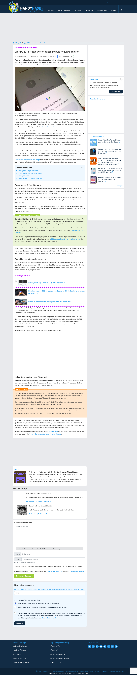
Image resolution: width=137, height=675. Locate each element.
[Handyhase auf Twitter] (100, 646)
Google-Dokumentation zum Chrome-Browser (45, 434)
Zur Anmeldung (116, 91)
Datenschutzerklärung (54, 571)
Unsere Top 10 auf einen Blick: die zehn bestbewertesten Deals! (109, 141)
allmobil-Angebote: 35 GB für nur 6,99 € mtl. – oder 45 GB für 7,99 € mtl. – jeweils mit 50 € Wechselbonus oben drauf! (109, 161)
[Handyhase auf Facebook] (104, 646)
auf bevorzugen (64, 56)
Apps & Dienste (28, 43)
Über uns (38, 671)
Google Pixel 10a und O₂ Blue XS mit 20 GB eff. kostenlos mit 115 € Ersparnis (109, 151)
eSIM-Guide (17, 654)
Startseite (51, 10)
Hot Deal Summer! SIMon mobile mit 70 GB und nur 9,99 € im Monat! (109, 179)
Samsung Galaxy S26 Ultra (59, 658)
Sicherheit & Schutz (41, 43)
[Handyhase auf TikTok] (116, 646)
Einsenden (19, 623)
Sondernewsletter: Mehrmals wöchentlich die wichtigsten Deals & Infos (42, 607)
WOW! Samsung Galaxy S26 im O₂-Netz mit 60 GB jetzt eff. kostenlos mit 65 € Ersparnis (110, 170)
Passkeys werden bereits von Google (27, 160)
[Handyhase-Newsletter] (89, 646)
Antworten (48, 501)
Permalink (31, 501)
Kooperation (104, 671)
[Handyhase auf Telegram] (93, 646)
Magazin (113, 10)
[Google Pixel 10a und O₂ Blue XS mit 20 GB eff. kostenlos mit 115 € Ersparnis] (93, 151)
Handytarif (77, 10)
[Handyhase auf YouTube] (112, 646)
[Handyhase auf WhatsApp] (97, 646)
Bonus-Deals (116, 3)
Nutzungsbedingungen (76, 571)
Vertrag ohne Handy (20, 646)
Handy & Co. (89, 10)
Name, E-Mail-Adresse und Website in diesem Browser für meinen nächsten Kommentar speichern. (50, 566)
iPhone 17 (53, 650)
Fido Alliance (53, 431)
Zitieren (39, 501)
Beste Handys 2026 (19, 658)
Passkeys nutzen (23, 176)
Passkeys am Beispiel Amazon (27, 171)
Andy (16, 469)
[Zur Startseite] (13, 43)
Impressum (46, 671)
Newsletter (107, 3)
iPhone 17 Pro (55, 646)
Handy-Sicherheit (48, 127)
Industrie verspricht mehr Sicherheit (29, 178)
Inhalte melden (84, 671)
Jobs (123, 3)
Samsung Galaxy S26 (57, 654)
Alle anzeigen (118, 186)
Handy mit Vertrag (64, 10)
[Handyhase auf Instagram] (108, 646)
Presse (97, 671)
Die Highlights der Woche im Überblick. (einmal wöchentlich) (38, 603)
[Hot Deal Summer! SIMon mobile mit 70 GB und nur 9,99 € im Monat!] (93, 180)
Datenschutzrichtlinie (49, 618)
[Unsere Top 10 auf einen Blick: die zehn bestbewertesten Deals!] (93, 142)
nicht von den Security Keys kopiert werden (65, 239)
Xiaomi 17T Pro (55, 662)
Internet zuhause (102, 10)
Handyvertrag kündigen (21, 662)
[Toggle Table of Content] (80, 167)
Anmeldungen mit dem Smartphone (29, 173)
